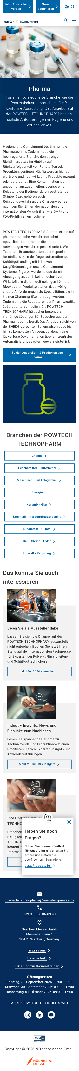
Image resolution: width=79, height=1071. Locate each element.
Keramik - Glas (37, 504)
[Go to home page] (27, 22)
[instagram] (27, 1015)
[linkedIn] (39, 1015)
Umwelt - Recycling (37, 553)
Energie (37, 492)
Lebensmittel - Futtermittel (37, 468)
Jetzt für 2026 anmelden (37, 671)
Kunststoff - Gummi (37, 529)
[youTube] (51, 1015)
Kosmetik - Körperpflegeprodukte (37, 517)
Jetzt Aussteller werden (15, 7)
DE (69, 6)
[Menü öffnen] (74, 20)
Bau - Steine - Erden (37, 541)
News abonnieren (46, 7)
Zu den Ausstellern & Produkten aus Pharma (37, 355)
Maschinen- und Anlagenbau (37, 480)
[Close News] (47, 817)
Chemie (37, 456)
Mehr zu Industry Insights (37, 764)
